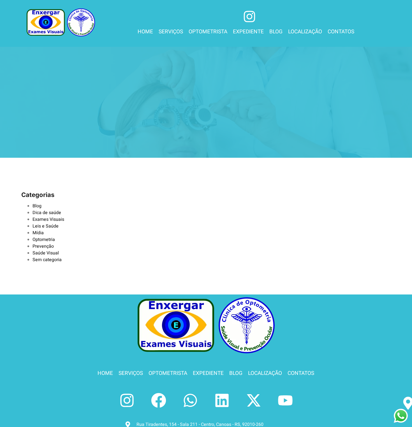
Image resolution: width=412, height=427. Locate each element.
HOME (145, 32)
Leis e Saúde (46, 226)
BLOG (276, 32)
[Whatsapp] (190, 400)
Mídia (38, 232)
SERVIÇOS (171, 32)
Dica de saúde (47, 212)
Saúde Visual (46, 253)
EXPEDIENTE (248, 32)
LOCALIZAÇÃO (305, 32)
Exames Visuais (48, 219)
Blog (37, 206)
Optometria (44, 239)
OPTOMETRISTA (208, 32)
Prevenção (43, 246)
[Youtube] (285, 400)
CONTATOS (341, 32)
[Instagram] (127, 400)
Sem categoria (47, 259)
